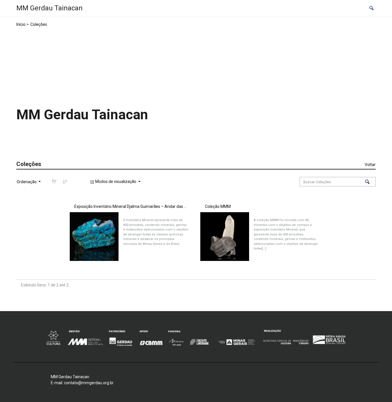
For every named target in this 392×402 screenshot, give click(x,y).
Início (21, 24)
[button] (371, 8)
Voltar (370, 164)
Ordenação (27, 181)
